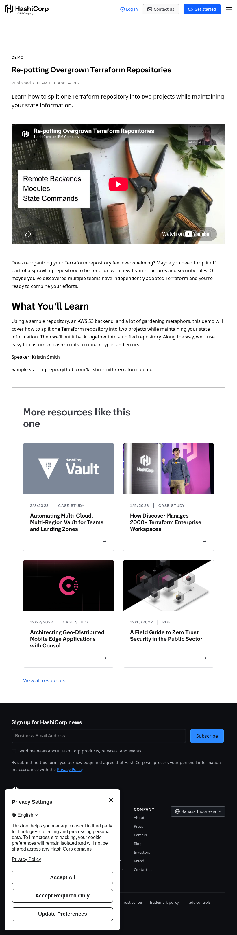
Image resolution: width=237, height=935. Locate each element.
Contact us (143, 869)
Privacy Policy (69, 769)
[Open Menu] (228, 9)
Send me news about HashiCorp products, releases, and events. (80, 751)
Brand (139, 861)
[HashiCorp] (27, 9)
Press (138, 826)
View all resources (44, 680)
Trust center (132, 902)
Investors (142, 852)
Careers (140, 835)
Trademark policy (164, 902)
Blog (138, 843)
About (139, 817)
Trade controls (198, 902)
